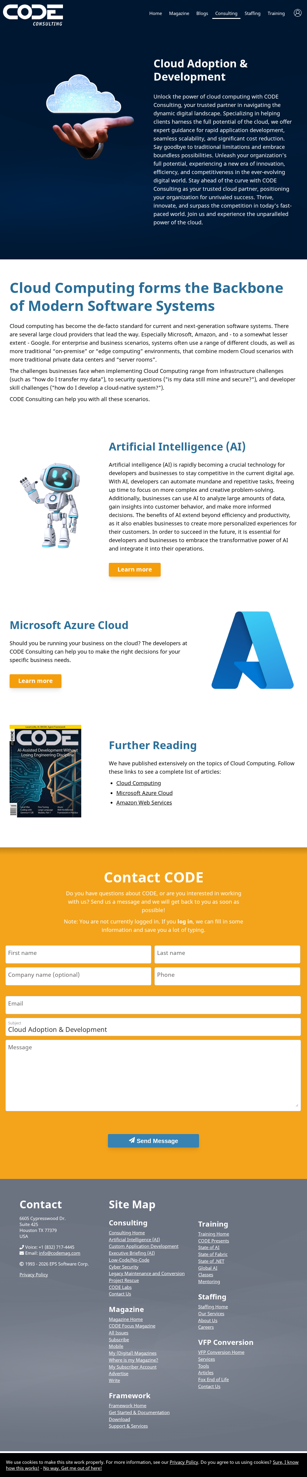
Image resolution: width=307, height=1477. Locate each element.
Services (206, 1359)
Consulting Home (127, 1233)
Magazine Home (126, 1319)
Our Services (211, 1313)
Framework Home (127, 1405)
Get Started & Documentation (139, 1412)
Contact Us (120, 1294)
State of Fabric (213, 1254)
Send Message (156, 1141)
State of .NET (211, 1261)
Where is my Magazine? (133, 1360)
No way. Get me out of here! (72, 1468)
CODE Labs (120, 1287)
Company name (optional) (44, 974)
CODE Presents (213, 1241)
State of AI (208, 1247)
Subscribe (119, 1340)
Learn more (135, 569)
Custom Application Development (143, 1246)
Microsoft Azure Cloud (144, 792)
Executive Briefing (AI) (132, 1253)
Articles (205, 1372)
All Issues (118, 1333)
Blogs (202, 13)
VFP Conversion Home (221, 1352)
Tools (203, 1366)
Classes (205, 1275)
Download (119, 1419)
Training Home (213, 1234)
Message (20, 1047)
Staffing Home (213, 1307)
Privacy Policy (33, 1275)
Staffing (253, 13)
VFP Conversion (226, 1342)
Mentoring (209, 1281)
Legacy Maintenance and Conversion (147, 1273)
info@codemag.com (59, 1253)
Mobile (116, 1346)
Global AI (207, 1268)
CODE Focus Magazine (132, 1326)
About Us (207, 1320)
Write (114, 1380)
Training (276, 13)
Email (15, 1003)
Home (155, 13)
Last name (171, 953)
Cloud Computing (138, 783)
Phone (166, 974)
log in (185, 921)
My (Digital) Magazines (132, 1353)
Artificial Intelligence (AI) (134, 1239)
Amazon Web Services (144, 802)
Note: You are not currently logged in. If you (120, 921)
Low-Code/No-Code (129, 1260)
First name (22, 953)
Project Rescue (124, 1280)
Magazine (179, 13)
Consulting (226, 13)
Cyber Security (124, 1267)
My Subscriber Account (132, 1367)
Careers (206, 1327)
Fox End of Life (213, 1379)
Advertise (118, 1373)
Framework (130, 1395)
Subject (14, 1023)
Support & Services (128, 1426)
